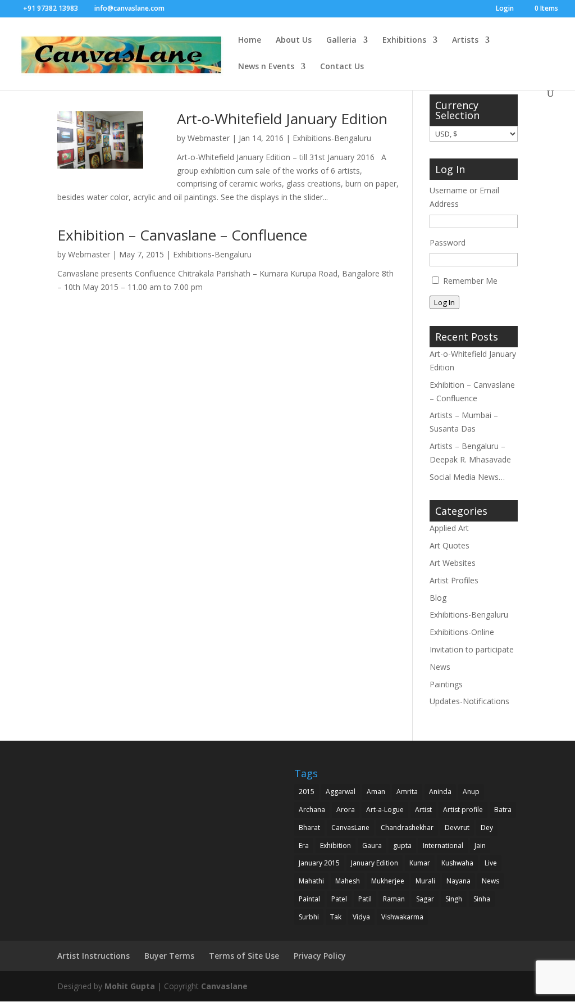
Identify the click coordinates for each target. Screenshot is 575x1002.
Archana (312, 809)
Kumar (419, 863)
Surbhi (309, 917)
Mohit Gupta (129, 986)
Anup (471, 791)
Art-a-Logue (385, 809)
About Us (294, 40)
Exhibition (335, 845)
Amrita (407, 791)
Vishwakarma (402, 917)
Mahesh (347, 881)
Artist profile (463, 809)
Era (304, 845)
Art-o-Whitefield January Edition (282, 118)
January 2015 (319, 863)
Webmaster (209, 138)
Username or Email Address (464, 197)
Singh (453, 899)
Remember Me (470, 280)
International (443, 845)
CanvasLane (350, 827)
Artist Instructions (93, 955)
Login (505, 9)
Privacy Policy (320, 955)
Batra (503, 809)
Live (491, 863)
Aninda (440, 791)
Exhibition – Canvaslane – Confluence (182, 235)
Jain (480, 845)
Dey (487, 827)
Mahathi (311, 881)
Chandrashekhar (407, 827)
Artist (423, 809)
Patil (365, 899)
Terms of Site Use (244, 955)
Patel (339, 899)
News (440, 666)
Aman (376, 791)
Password (448, 242)
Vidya (361, 917)
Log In (444, 302)
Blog (438, 597)
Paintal (309, 899)
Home (249, 40)
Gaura (372, 845)
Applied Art (449, 528)
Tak (335, 917)
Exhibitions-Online (462, 632)
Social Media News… (467, 476)
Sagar (425, 899)
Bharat (309, 827)
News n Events (266, 66)
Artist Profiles (454, 580)
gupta (402, 845)
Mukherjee (387, 881)
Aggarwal (340, 791)
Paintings (446, 684)
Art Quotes (449, 545)
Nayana (458, 881)
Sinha (481, 899)
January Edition (374, 863)
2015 (306, 791)
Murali (425, 881)
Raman (394, 899)
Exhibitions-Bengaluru (332, 138)
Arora (345, 809)
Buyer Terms (169, 955)
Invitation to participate (472, 649)
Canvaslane (224, 986)
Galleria (341, 40)
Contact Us (342, 66)
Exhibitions (404, 40)
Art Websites (453, 562)
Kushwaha (457, 863)
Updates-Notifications (469, 701)
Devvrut (457, 827)
